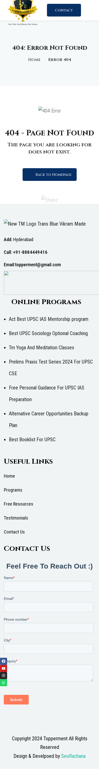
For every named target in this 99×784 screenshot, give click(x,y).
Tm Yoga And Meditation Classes (41, 347)
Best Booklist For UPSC (32, 439)
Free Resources (18, 504)
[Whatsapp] (3, 682)
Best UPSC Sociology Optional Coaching (48, 333)
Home (34, 59)
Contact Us (64, 12)
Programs (13, 490)
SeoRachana (73, 756)
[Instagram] (3, 675)
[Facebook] (3, 661)
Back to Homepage (54, 174)
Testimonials (16, 518)
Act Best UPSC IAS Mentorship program (48, 319)
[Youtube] (3, 668)
